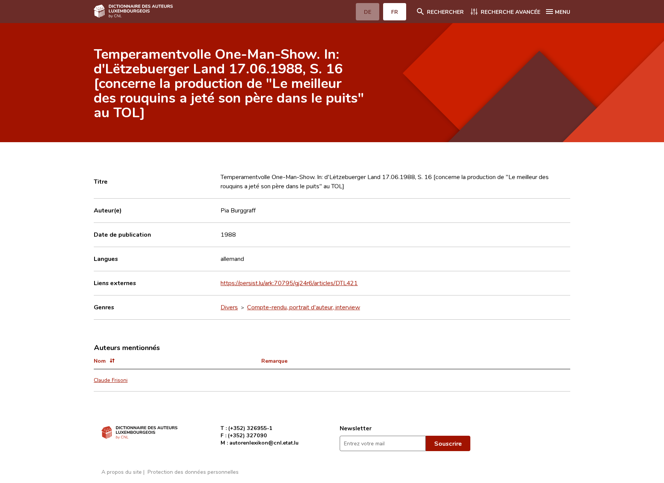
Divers (229, 307)
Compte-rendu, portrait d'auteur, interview (303, 307)
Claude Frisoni (111, 379)
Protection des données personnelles (193, 471)
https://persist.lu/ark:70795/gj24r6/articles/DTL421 (289, 283)
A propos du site (121, 471)
